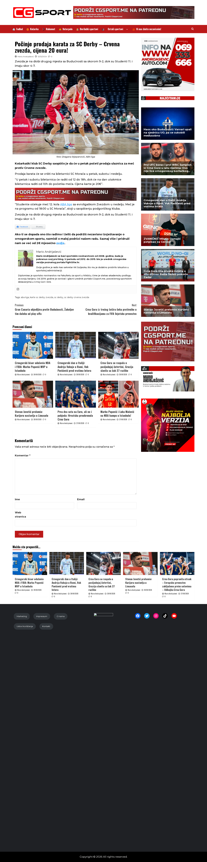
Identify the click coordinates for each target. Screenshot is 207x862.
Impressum (41, 616)
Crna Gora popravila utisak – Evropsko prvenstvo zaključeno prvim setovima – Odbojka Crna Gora (176, 584)
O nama (61, 616)
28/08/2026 (80, 374)
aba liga (25, 297)
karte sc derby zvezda (41, 297)
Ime (17, 499)
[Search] (192, 28)
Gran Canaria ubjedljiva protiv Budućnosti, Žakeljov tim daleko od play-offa (44, 309)
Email (81, 499)
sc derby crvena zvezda (76, 297)
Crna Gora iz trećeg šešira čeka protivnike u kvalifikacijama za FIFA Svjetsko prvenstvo (110, 309)
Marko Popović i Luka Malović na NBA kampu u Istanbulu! (117, 413)
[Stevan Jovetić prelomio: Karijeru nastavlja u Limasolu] (33, 394)
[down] (127, 29)
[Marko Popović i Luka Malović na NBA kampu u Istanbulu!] (118, 394)
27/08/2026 (80, 423)
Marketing (22, 616)
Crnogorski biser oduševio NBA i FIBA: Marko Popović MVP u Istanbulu (32, 366)
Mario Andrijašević (26, 56)
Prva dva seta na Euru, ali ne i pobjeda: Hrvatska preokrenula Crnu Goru (75, 415)
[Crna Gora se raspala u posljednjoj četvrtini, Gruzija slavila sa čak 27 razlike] (118, 345)
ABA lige (66, 204)
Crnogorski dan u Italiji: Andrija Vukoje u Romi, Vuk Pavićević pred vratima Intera (74, 366)
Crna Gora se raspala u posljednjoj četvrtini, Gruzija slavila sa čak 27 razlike (116, 366)
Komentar (22, 455)
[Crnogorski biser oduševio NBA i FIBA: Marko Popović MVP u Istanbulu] (33, 345)
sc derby (58, 297)
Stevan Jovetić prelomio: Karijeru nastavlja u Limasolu (31, 413)
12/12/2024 (42, 56)
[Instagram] (18, 289)
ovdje (60, 243)
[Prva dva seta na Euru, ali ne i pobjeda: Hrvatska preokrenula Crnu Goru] (75, 394)
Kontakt (46, 626)
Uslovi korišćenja (25, 626)
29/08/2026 (37, 374)
